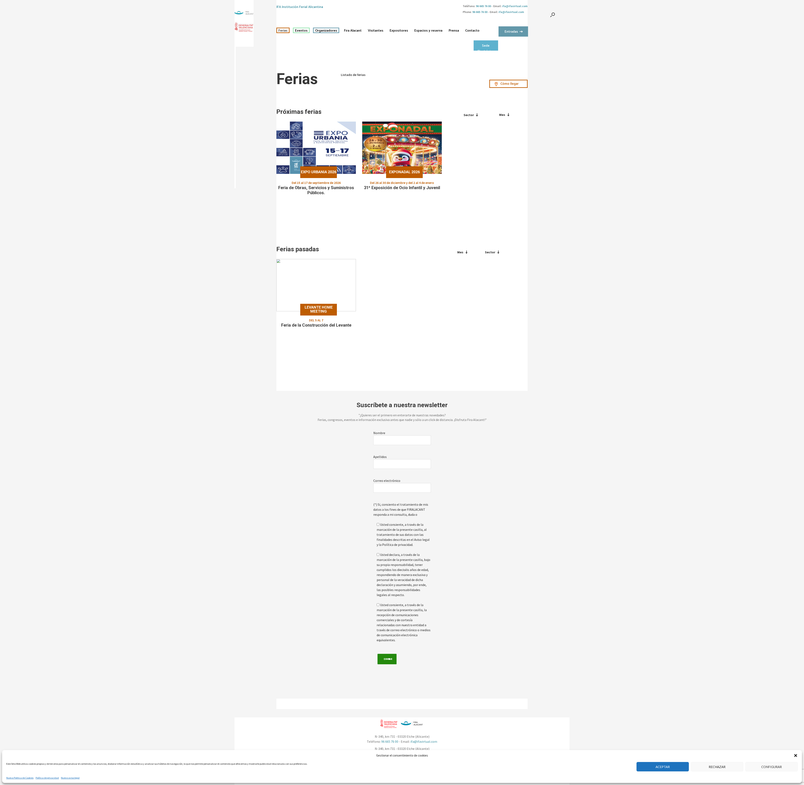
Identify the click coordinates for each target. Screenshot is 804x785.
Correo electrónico (386, 480)
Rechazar (717, 767)
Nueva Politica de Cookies (20, 777)
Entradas (511, 32)
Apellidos (380, 457)
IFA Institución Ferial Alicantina (299, 7)
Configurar (771, 767)
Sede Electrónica (486, 47)
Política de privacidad (47, 777)
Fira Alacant (353, 30)
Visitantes (375, 30)
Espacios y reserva (428, 30)
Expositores (399, 30)
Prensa (454, 30)
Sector (469, 115)
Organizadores (326, 30)
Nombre (379, 433)
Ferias (282, 30)
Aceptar (663, 767)
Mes (502, 115)
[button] (796, 755)
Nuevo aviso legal (70, 777)
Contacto (472, 30)
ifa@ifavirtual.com (515, 6)
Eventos (301, 30)
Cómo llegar (509, 84)
